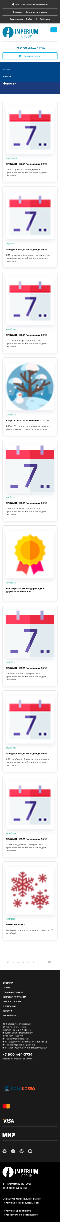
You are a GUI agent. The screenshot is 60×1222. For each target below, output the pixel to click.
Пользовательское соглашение (20, 1215)
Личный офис (9, 1016)
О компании (9, 1006)
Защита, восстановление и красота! (27, 420)
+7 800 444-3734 (30, 48)
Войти (29, 19)
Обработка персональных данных (21, 1199)
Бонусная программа (36, 12)
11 (55, 962)
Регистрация (16, 19)
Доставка (17, 12)
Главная (6, 69)
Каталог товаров (11, 1002)
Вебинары (45, 19)
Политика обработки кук (16, 1211)
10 (49, 962)
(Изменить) (42, 4)
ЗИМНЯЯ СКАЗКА (15, 924)
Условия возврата (12, 992)
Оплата (6, 988)
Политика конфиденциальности (21, 1203)
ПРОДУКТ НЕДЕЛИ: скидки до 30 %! (26, 164)
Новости (7, 1011)
